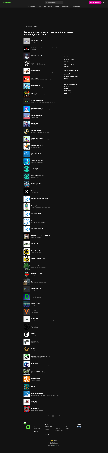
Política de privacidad (47, 429)
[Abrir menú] (103, 2)
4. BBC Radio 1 (67, 78)
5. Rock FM (66, 66)
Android (67, 428)
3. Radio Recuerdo (67, 90)
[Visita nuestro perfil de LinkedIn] (77, 426)
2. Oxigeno (66, 88)
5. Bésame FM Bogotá (68, 80)
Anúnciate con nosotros (37, 429)
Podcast (39, 6)
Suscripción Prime (59, 430)
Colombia (55, 440)
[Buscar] (61, 2)
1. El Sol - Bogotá (67, 73)
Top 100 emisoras (31, 6)
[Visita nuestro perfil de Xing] (80, 426)
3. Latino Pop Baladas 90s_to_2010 (71, 76)
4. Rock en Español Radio (69, 64)
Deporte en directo (48, 6)
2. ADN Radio (66, 74)
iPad (67, 426)
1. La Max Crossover (68, 86)
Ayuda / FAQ (58, 428)
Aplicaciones (58, 426)
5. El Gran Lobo (67, 93)
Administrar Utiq (48, 432)
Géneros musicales (65, 6)
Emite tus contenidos (36, 432)
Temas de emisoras (76, 6)
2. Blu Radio (66, 61)
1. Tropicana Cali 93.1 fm (69, 59)
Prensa (35, 426)
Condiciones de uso (48, 426)
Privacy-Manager (48, 434)
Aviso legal (47, 431)
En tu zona (57, 6)
